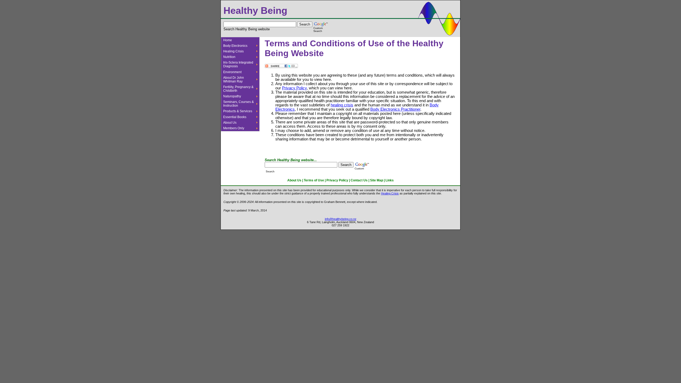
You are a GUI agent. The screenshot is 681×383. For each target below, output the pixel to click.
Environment (232, 72)
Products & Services (237, 111)
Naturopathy (232, 96)
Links (389, 180)
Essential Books (234, 117)
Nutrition (229, 57)
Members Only (233, 128)
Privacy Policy (294, 88)
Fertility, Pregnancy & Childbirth (238, 89)
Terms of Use (314, 180)
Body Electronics (235, 46)
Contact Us (359, 180)
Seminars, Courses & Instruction (238, 103)
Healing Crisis (233, 51)
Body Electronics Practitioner (395, 109)
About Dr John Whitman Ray (233, 79)
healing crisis (342, 105)
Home (227, 40)
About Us (229, 122)
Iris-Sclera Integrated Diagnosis (238, 64)
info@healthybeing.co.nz (340, 218)
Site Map (376, 180)
